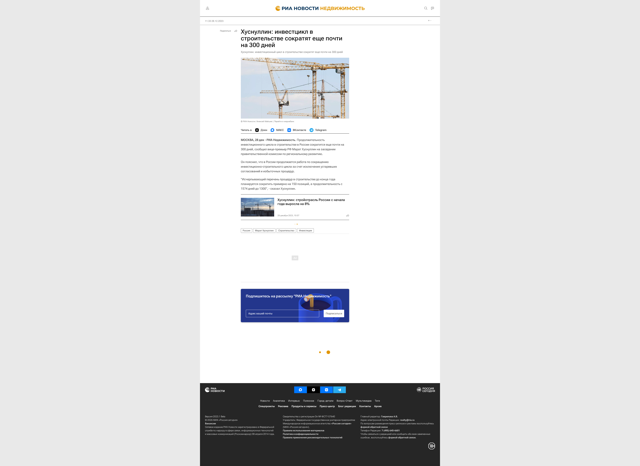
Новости (265, 400)
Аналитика (279, 400)
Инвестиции (305, 230)
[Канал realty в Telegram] (339, 389)
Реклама (283, 406)
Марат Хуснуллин (264, 230)
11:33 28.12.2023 (214, 21)
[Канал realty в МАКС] (300, 389)
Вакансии (210, 423)
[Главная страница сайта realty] (320, 8)
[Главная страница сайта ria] (295, 8)
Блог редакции (347, 406)
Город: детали (325, 400)
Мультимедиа (364, 400)
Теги (377, 400)
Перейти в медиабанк (284, 121)
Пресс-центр (327, 406)
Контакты (365, 406)
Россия (246, 230)
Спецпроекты (266, 406)
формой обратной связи (374, 427)
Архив (378, 406)
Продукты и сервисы (304, 406)
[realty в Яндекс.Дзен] (313, 389)
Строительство (286, 230)
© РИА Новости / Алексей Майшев (256, 121)
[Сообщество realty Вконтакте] (326, 389)
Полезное (308, 400)
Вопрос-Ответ (344, 400)
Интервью (294, 400)
